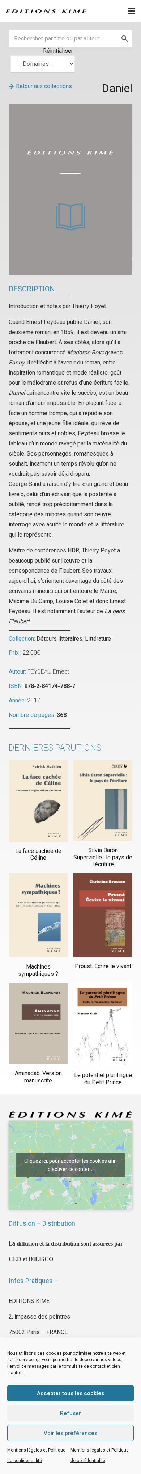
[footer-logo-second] (46, 11)
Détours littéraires (59, 638)
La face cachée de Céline (38, 854)
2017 (33, 700)
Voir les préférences (70, 1433)
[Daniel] (70, 109)
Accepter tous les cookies (70, 1393)
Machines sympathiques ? (38, 970)
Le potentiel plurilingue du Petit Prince (103, 1078)
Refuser (70, 1413)
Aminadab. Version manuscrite (38, 1077)
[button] (131, 10)
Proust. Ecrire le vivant (103, 966)
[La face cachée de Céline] (38, 800)
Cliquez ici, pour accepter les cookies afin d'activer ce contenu (70, 1165)
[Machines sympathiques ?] (38, 915)
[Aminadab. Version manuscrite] (38, 1023)
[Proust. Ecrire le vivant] (102, 915)
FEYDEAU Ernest (48, 671)
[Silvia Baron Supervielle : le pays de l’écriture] (102, 800)
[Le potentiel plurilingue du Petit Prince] (102, 1024)
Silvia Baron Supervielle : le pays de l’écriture (102, 857)
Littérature (98, 638)
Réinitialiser (58, 50)
